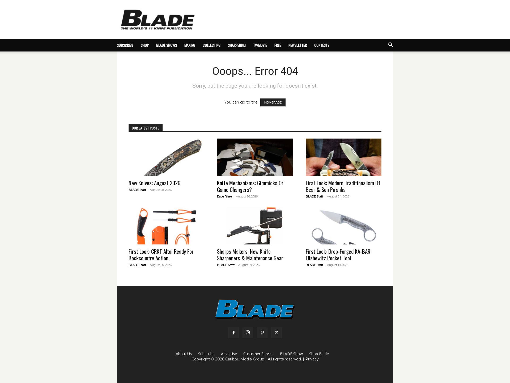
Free (277, 45)
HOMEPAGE (273, 102)
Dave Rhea (224, 196)
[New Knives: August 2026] (166, 157)
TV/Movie (260, 45)
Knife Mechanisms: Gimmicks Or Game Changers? (250, 186)
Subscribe (206, 353)
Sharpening (237, 45)
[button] (390, 45)
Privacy (312, 359)
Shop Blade (319, 353)
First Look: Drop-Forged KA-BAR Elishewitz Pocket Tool (338, 254)
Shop (145, 45)
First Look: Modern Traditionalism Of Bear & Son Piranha (343, 186)
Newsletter (297, 45)
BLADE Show (291, 353)
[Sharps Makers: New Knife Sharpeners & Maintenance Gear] (255, 225)
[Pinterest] (262, 333)
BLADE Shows (166, 45)
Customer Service (258, 353)
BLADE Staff (137, 190)
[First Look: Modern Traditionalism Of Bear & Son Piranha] (343, 157)
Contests (321, 45)
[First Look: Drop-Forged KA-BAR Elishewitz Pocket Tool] (343, 225)
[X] (276, 333)
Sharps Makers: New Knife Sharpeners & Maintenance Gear (250, 254)
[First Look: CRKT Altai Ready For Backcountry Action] (166, 225)
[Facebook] (233, 333)
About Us (184, 353)
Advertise (229, 353)
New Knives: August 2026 (154, 183)
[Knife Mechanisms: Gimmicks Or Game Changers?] (255, 157)
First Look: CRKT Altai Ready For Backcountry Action (161, 254)
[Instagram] (248, 333)
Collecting (211, 45)
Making (189, 45)
